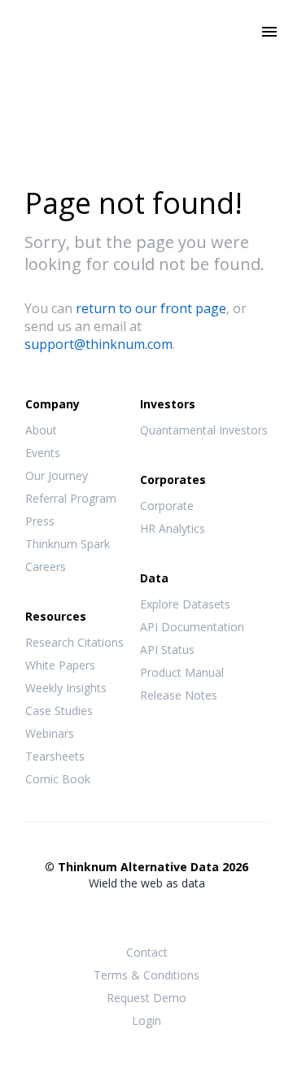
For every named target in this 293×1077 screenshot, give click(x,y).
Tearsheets (55, 756)
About (41, 430)
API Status (167, 649)
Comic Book (57, 779)
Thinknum (147, 54)
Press (40, 521)
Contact (147, 952)
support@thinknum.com (98, 344)
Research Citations (74, 642)
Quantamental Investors (204, 430)
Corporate (167, 505)
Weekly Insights (66, 687)
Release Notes (178, 695)
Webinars (49, 733)
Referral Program (70, 498)
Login (146, 1020)
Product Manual (182, 672)
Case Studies (59, 710)
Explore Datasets (185, 604)
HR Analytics (172, 528)
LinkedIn (179, 915)
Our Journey (56, 475)
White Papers (60, 665)
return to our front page (151, 308)
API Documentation (192, 626)
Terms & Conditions (146, 975)
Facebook (114, 915)
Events (42, 452)
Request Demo (146, 997)
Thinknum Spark (67, 544)
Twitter (146, 914)
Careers (45, 566)
